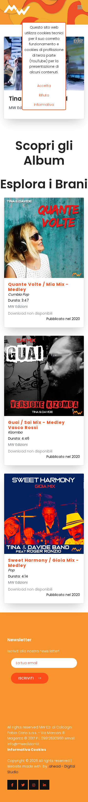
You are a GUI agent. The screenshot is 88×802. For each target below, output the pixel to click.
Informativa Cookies (26, 749)
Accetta (44, 85)
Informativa (44, 104)
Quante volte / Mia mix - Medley (38, 286)
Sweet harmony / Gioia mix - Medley (43, 562)
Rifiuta (44, 95)
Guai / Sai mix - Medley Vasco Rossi (36, 425)
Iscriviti (26, 678)
